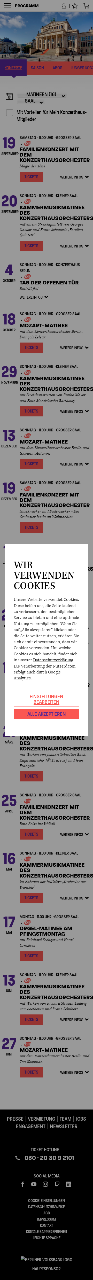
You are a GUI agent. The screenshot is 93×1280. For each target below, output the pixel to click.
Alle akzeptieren (46, 714)
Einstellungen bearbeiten (46, 699)
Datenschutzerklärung (53, 660)
